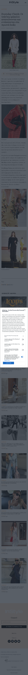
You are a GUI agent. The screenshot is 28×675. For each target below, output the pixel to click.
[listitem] (14, 336)
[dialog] (14, 338)
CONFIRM (8, 362)
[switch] (22, 339)
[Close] (25, 310)
